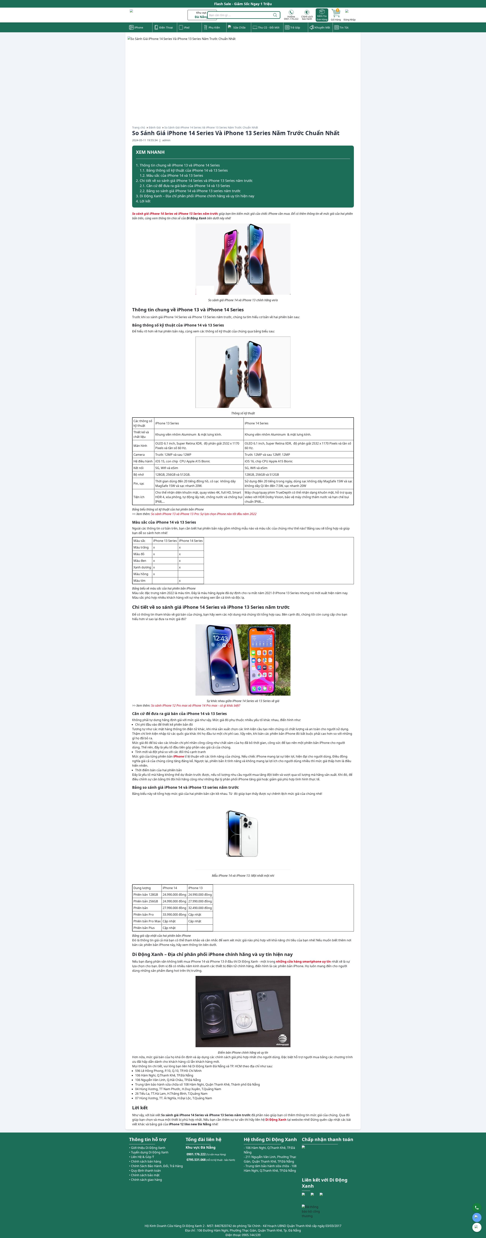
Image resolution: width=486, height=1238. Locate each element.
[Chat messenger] (477, 1227)
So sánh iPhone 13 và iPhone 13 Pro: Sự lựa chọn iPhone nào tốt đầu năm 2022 (203, 514)
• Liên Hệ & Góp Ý (141, 1157)
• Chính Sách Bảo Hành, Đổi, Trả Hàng (156, 1166)
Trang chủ (138, 127)
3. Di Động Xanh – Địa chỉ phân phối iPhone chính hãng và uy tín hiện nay (195, 196)
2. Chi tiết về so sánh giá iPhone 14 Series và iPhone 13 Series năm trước (194, 180)
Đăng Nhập (350, 19)
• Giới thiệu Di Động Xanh (147, 1148)
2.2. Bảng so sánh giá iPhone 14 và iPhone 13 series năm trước (190, 191)
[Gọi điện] (477, 1207)
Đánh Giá (155, 127)
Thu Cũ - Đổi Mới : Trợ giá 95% (243, 4)
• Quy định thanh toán (145, 1170)
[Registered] (312, 1211)
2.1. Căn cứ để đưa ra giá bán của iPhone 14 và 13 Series (185, 185)
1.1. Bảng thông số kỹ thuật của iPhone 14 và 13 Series (184, 170)
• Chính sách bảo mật (144, 1175)
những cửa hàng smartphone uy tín (303, 961)
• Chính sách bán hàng (145, 1161)
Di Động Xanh (275, 1120)
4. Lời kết (143, 201)
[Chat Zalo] (477, 1217)
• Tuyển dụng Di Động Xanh (148, 1152)
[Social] (306, 1197)
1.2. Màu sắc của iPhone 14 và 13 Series (171, 175)
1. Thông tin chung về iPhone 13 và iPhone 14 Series (178, 165)
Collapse (348, 153)
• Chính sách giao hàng (145, 1180)
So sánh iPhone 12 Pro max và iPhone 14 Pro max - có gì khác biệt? (195, 705)
